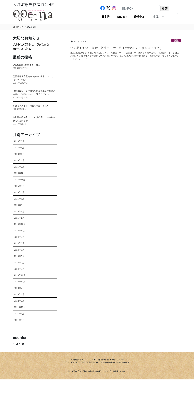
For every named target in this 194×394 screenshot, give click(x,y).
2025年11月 (19, 179)
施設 (176, 40)
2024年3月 (19, 269)
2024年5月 (19, 256)
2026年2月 (19, 167)
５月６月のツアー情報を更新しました (31, 106)
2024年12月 (19, 224)
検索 (165, 8)
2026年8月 (19, 141)
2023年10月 (19, 281)
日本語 (105, 16)
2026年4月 (19, 154)
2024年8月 (19, 243)
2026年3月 (19, 160)
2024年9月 (19, 237)
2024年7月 (19, 250)
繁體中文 (139, 16)
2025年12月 (19, 173)
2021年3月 (19, 320)
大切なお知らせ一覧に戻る (31, 44)
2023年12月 (19, 275)
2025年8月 (19, 192)
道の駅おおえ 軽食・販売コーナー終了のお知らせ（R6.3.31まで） (116, 48)
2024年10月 (19, 230)
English (122, 16)
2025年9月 (19, 186)
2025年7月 (19, 199)
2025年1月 (19, 218)
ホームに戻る (22, 48)
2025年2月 (19, 211)
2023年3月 (19, 294)
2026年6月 (19, 147)
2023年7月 (19, 288)
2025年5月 (19, 205)
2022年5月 (19, 301)
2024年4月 (19, 262)
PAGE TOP (186, 379)
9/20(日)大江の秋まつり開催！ (27, 65)
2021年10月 (19, 307)
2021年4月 (19, 313)
